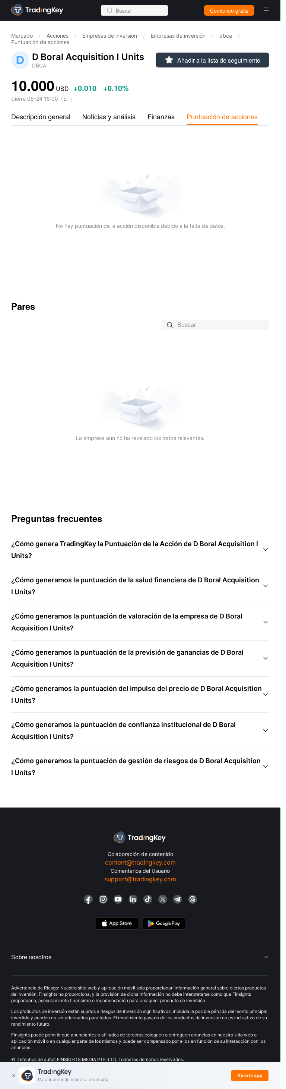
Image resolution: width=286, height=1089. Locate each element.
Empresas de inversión (109, 35)
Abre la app (250, 1075)
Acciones (58, 35)
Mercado (22, 35)
